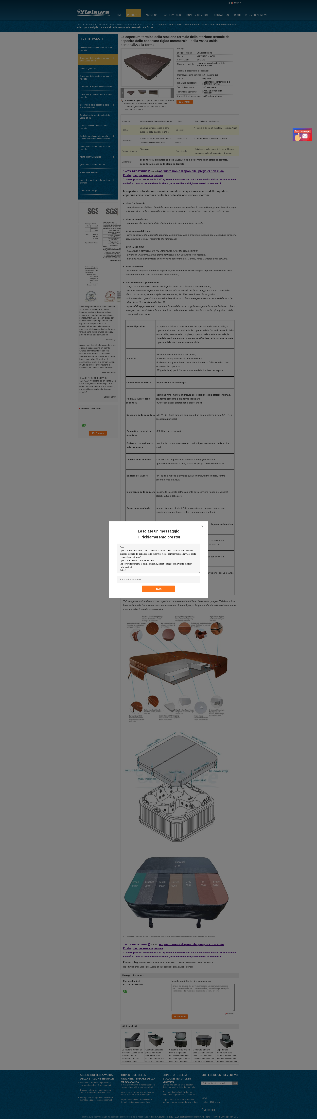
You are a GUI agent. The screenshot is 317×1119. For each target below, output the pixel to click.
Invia (158, 588)
